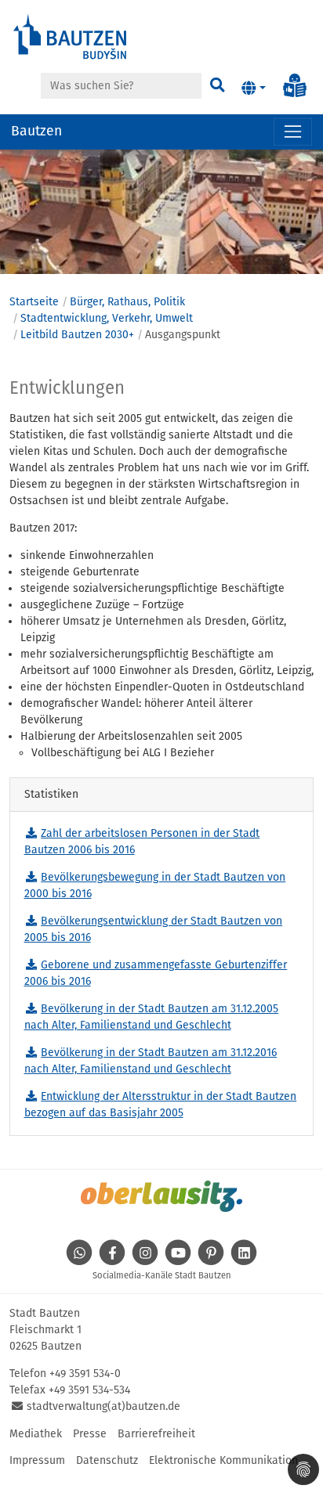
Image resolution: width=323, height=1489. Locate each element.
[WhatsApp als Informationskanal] (79, 1261)
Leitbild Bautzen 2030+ (77, 334)
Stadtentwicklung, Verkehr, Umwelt (106, 318)
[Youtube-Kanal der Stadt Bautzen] (178, 1261)
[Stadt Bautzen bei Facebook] (112, 1261)
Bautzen (36, 131)
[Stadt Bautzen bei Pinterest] (210, 1261)
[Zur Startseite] (70, 35)
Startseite (34, 301)
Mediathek (35, 1433)
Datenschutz (107, 1460)
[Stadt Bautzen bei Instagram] (145, 1261)
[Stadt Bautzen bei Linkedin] (243, 1261)
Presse (90, 1433)
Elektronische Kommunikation (223, 1460)
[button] (254, 88)
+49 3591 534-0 (85, 1373)
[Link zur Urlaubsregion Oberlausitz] (161, 1196)
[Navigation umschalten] (293, 132)
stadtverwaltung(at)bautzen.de (103, 1406)
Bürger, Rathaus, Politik (127, 301)
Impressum (37, 1460)
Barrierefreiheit (156, 1433)
